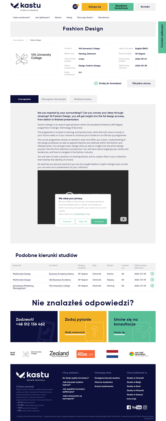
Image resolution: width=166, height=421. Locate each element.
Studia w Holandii (135, 378)
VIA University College (59, 286)
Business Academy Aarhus (61, 274)
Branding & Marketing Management (23, 287)
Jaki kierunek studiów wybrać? (73, 383)
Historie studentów (104, 382)
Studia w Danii (134, 386)
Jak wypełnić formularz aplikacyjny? (74, 390)
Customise (67, 221)
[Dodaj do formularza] (152, 273)
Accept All (99, 221)
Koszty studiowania (104, 386)
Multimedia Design (22, 274)
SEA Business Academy (60, 280)
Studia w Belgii (134, 382)
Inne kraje (131, 398)
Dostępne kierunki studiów (107, 378)
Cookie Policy (79, 214)
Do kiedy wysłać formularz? (76, 378)
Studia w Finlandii (135, 390)
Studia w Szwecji (135, 394)
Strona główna (18, 40)
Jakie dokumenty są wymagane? (72, 397)
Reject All (83, 221)
